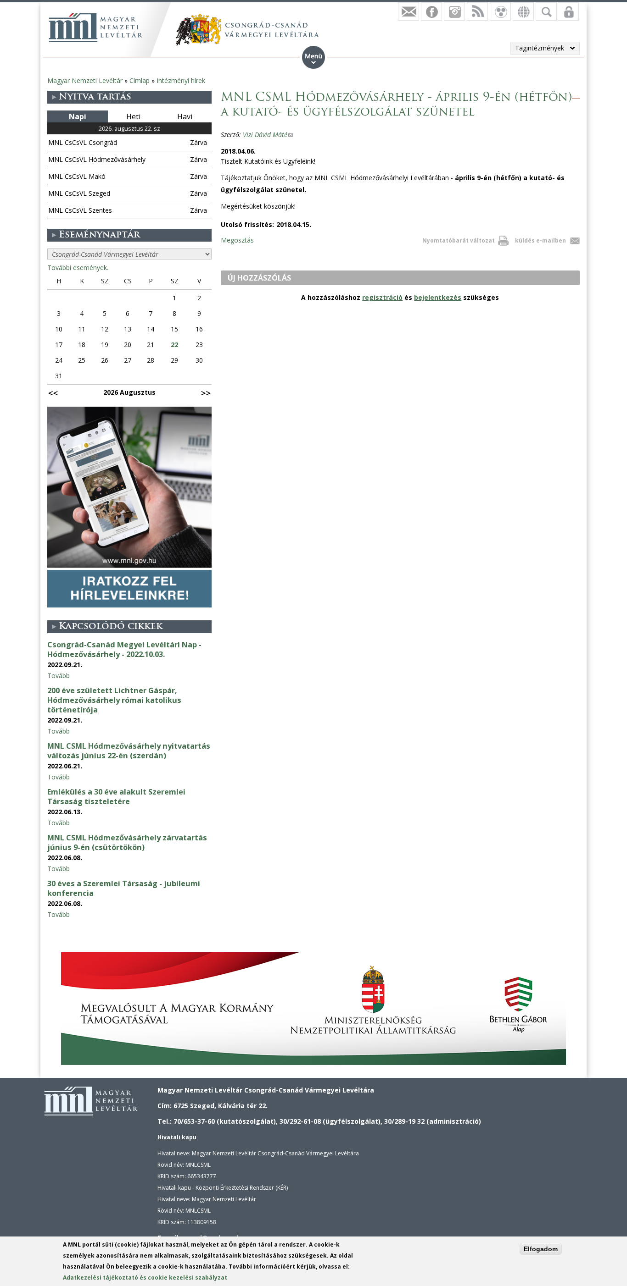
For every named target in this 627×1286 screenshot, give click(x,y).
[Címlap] (95, 27)
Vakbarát (500, 11)
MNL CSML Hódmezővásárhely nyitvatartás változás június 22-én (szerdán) (128, 751)
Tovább (58, 675)
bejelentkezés (437, 297)
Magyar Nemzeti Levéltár (85, 80)
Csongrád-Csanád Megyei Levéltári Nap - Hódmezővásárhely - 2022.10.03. (124, 649)
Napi (77, 116)
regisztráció (382, 297)
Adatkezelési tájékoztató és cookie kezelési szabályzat (145, 1277)
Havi (184, 116)
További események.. (78, 267)
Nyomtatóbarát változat (458, 240)
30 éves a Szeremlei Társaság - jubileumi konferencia (123, 888)
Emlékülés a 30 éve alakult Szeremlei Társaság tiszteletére (116, 796)
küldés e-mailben (540, 240)
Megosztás (237, 240)
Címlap (139, 80)
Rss (477, 11)
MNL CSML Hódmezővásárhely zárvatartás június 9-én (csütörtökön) (127, 842)
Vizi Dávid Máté (268, 134)
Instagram (454, 11)
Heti (133, 116)
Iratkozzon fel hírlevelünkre (408, 11)
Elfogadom (541, 1249)
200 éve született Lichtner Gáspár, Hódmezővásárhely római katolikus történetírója (114, 700)
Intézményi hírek (181, 80)
